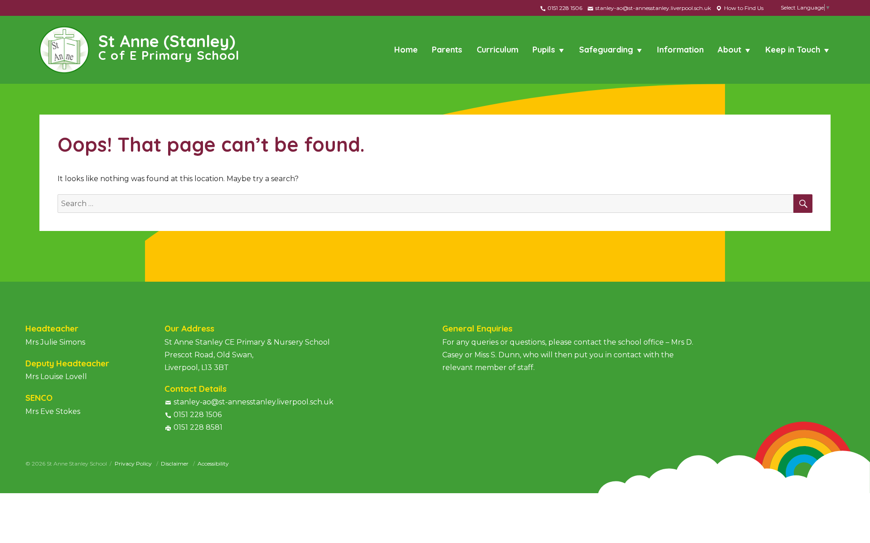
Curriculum (497, 49)
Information (680, 49)
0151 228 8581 (198, 427)
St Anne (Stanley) (168, 46)
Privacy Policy (134, 463)
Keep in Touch (792, 49)
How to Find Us (743, 8)
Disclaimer (175, 463)
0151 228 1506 (564, 8)
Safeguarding (606, 49)
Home (406, 49)
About (729, 49)
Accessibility (213, 463)
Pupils (543, 49)
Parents (447, 49)
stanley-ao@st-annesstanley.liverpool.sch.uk (652, 8)
